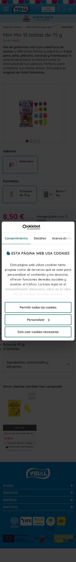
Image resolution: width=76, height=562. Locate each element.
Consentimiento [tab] (16, 238)
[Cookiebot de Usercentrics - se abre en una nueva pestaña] (22, 227)
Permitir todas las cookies (38, 307)
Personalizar (36, 320)
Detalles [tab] (40, 238)
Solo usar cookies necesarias (38, 332)
